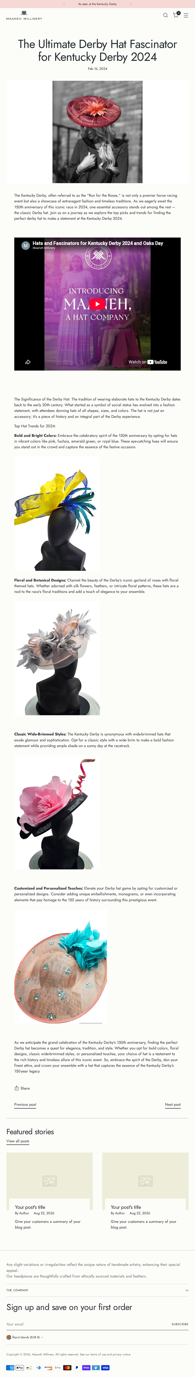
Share (25, 1088)
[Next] (131, 4)
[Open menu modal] (186, 15)
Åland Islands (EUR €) (26, 1337)
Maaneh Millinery (43, 1354)
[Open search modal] (166, 15)
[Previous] (64, 4)
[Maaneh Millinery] (24, 15)
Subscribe (180, 1324)
